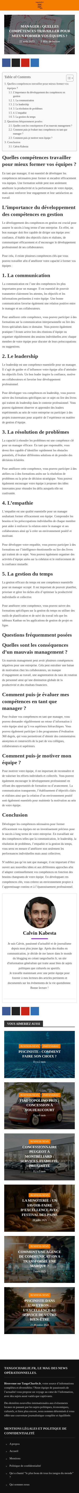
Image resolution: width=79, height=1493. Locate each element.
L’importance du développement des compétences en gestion (39, 94)
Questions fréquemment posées (24, 121)
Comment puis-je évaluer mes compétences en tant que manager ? (40, 131)
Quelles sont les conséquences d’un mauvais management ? (42, 125)
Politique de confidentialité (25, 1465)
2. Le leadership (21, 104)
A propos (14, 1443)
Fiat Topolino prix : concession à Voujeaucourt (39, 1105)
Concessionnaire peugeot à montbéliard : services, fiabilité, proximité (39, 1156)
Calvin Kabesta (20, 146)
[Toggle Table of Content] (67, 78)
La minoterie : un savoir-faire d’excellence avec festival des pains (40, 1207)
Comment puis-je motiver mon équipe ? (32, 138)
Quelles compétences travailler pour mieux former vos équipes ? (37, 86)
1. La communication (23, 100)
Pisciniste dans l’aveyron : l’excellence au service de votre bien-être (39, 1310)
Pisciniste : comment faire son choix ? (40, 1054)
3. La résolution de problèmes (27, 108)
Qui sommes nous (19, 1484)
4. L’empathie (19, 113)
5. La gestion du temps (24, 117)
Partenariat (51, 1046)
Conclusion (13, 142)
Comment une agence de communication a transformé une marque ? (39, 1259)
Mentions (14, 1458)
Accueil (13, 1451)
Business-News (29, 1046)
